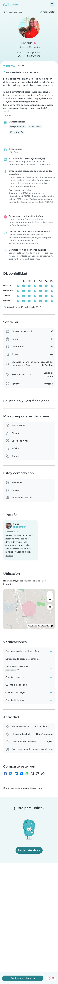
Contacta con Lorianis (23, 978)
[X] (11, 773)
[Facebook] (5, 773)
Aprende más (30, 186)
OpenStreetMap (44, 626)
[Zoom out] (50, 599)
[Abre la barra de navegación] (52, 4)
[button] (20, 540)
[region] (29, 609)
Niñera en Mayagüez (29, 47)
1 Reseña (19, 66)
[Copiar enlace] (43, 773)
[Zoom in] (50, 594)
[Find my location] (50, 607)
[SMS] (32, 773)
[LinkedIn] (16, 773)
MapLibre (31, 626)
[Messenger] (21, 773)
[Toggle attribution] (51, 625)
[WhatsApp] (27, 773)
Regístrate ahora (29, 850)
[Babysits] (10, 4)
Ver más (7, 115)
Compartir (49, 12)
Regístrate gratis (34, 788)
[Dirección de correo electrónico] (38, 773)
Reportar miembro (15, 788)
